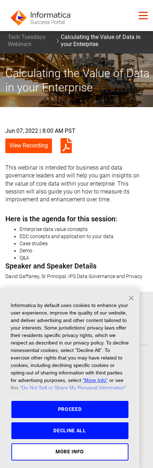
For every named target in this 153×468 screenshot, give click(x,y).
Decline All (69, 430)
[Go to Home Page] (40, 15)
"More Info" (95, 380)
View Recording (28, 145)
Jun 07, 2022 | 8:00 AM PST (40, 130)
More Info (70, 451)
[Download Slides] (64, 145)
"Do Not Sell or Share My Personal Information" (73, 388)
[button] (143, 15)
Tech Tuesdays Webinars (27, 40)
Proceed (70, 409)
